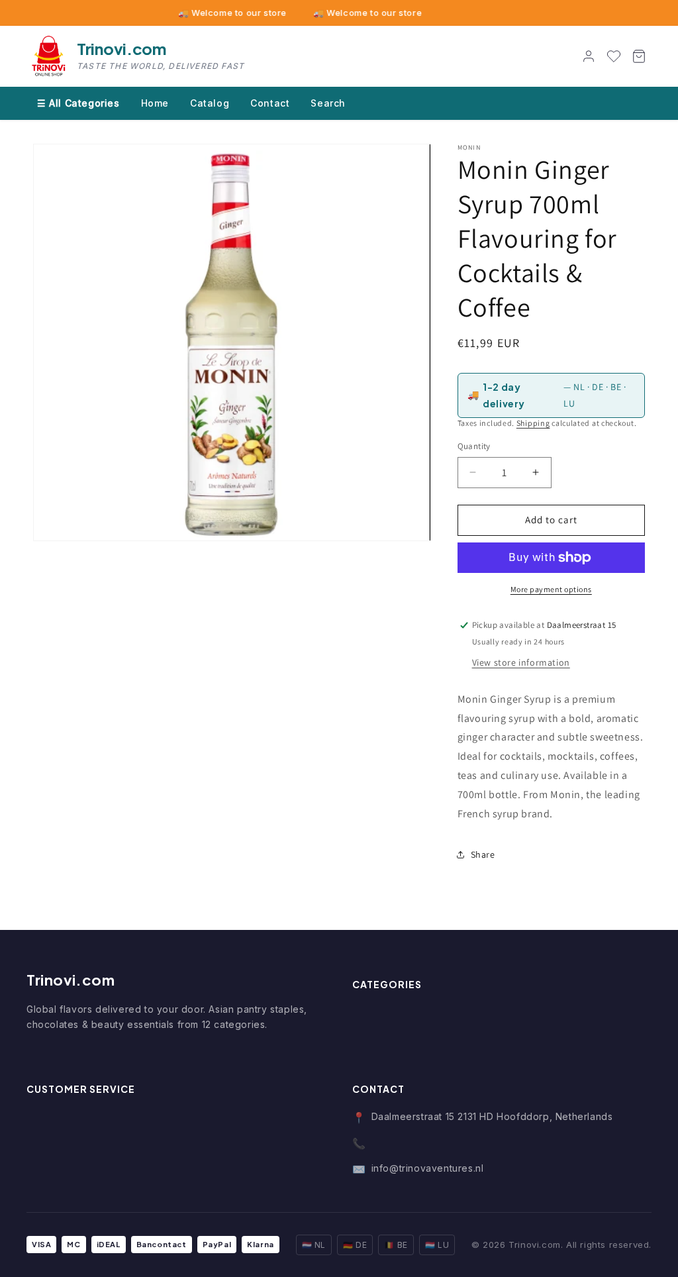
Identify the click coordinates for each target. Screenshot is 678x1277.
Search (328, 103)
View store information (521, 662)
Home (155, 103)
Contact (269, 103)
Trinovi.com (70, 979)
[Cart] (639, 56)
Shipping (533, 423)
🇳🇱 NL (314, 1245)
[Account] (588, 56)
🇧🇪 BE (395, 1245)
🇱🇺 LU (437, 1245)
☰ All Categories (78, 103)
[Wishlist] (613, 56)
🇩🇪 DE (355, 1245)
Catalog (209, 103)
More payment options (551, 589)
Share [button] (483, 854)
